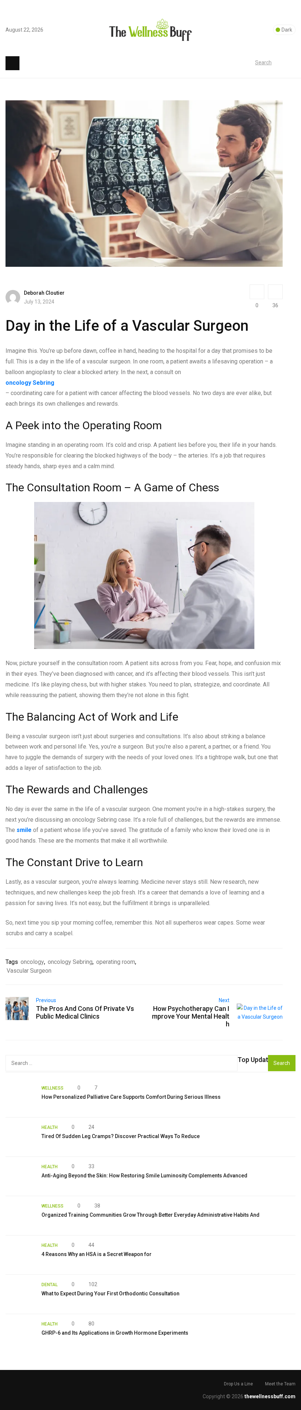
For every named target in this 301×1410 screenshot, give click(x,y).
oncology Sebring (30, 382)
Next (224, 1000)
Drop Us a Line (238, 1383)
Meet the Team (280, 1383)
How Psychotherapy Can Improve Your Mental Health (190, 1016)
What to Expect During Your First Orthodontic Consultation (110, 1293)
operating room (115, 961)
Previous (46, 1000)
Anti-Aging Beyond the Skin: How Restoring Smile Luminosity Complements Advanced (144, 1175)
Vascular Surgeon (29, 970)
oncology (32, 961)
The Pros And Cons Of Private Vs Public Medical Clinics (85, 1012)
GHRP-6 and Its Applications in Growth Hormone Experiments (114, 1333)
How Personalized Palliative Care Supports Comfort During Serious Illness (131, 1097)
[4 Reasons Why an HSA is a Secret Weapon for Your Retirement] (20, 1255)
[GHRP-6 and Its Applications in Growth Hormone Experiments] (20, 1333)
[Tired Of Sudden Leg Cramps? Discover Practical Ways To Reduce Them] (20, 1137)
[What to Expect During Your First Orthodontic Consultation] (20, 1294)
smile (24, 829)
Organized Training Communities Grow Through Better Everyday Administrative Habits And (150, 1215)
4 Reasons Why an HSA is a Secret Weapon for (96, 1254)
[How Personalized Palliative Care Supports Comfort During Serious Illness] (20, 1097)
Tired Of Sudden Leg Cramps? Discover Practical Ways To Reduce (120, 1136)
